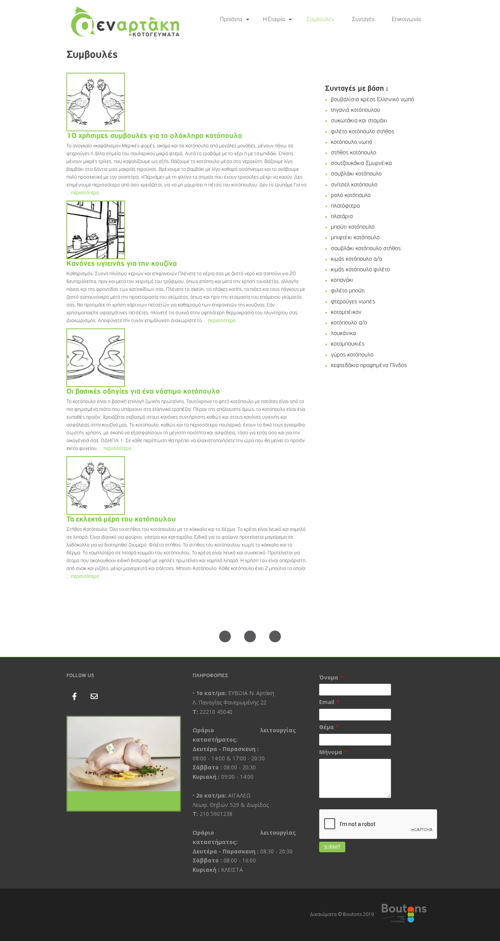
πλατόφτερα (345, 206)
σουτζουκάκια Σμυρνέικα (361, 163)
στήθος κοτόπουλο (353, 153)
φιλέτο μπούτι (348, 291)
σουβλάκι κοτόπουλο (356, 174)
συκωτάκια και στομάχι (359, 121)
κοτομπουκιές (347, 344)
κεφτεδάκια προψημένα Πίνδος (369, 365)
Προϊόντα (231, 19)
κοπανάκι (342, 280)
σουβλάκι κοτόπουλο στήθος (366, 249)
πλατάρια (342, 216)
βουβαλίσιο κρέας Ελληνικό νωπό (372, 100)
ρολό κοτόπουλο (351, 195)
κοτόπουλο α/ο (349, 323)
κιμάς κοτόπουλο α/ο (356, 259)
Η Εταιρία (274, 19)
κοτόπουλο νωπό (351, 142)
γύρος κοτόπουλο (352, 355)
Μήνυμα (330, 752)
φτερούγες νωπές (353, 302)
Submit (332, 847)
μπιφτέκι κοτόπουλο (355, 238)
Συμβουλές (320, 19)
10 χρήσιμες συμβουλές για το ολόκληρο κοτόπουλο (154, 136)
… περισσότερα (82, 192)
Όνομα (328, 677)
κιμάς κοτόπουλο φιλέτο (360, 270)
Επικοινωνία (406, 19)
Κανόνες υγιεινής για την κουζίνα (121, 263)
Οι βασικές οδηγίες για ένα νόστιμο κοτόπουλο (143, 391)
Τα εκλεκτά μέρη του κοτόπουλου (121, 519)
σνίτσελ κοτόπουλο (354, 185)
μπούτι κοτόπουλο (353, 227)
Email (326, 702)
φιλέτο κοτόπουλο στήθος (362, 132)
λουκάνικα (343, 333)
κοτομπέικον (346, 312)
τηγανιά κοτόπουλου (355, 110)
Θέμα (326, 727)
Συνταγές (363, 19)
